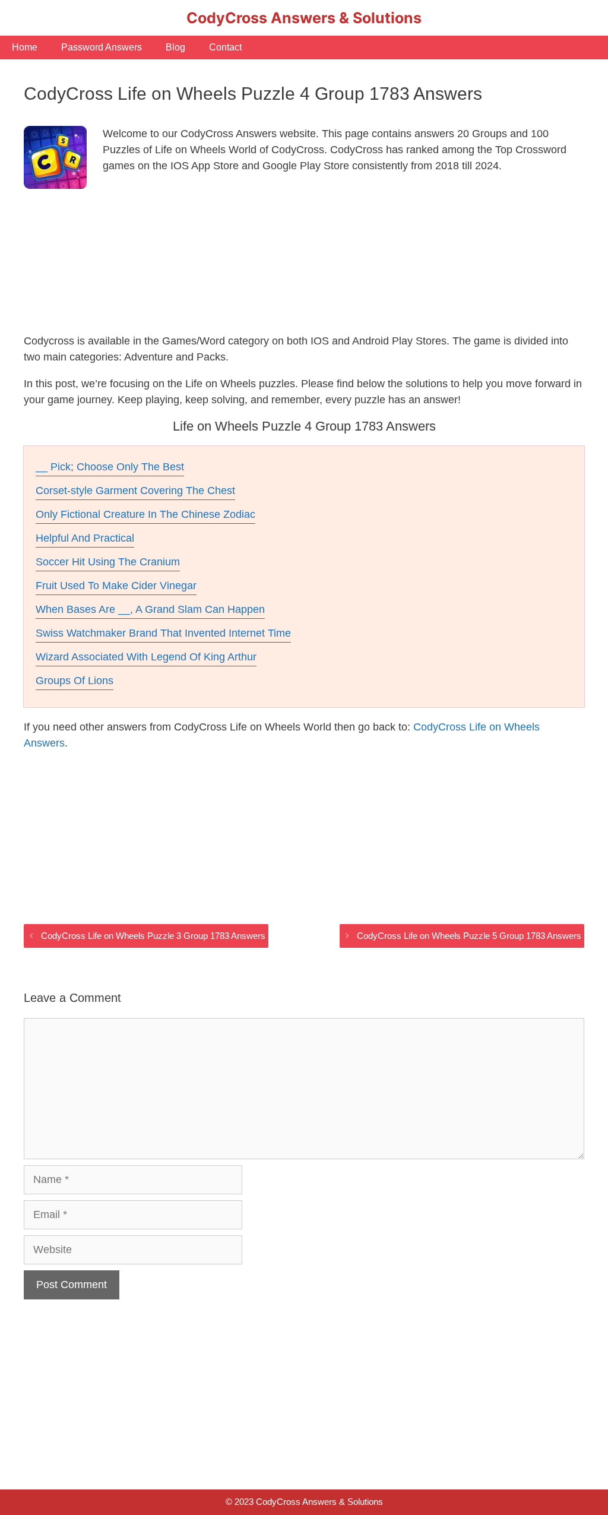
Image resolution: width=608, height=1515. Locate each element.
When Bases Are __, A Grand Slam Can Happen (150, 609)
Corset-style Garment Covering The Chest (135, 490)
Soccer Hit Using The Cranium (108, 562)
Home (24, 47)
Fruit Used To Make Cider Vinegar (116, 586)
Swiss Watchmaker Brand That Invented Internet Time (163, 633)
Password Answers (101, 47)
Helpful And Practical (85, 538)
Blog (175, 47)
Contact (225, 47)
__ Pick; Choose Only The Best (110, 467)
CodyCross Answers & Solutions (304, 18)
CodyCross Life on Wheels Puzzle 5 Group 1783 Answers (469, 936)
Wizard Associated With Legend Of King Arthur (146, 657)
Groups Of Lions (74, 681)
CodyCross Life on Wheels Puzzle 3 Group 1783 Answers (153, 936)
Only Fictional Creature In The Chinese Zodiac (145, 514)
